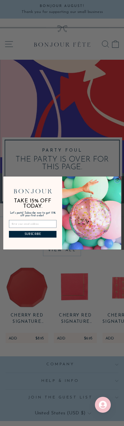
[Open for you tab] (103, 405)
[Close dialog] (117, 180)
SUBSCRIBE (32, 234)
